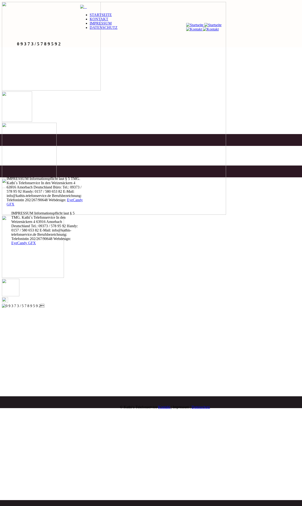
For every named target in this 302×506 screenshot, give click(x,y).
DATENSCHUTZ (103, 28)
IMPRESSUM (101, 23)
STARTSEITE (101, 15)
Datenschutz (201, 407)
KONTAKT (99, 19)
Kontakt (164, 407)
